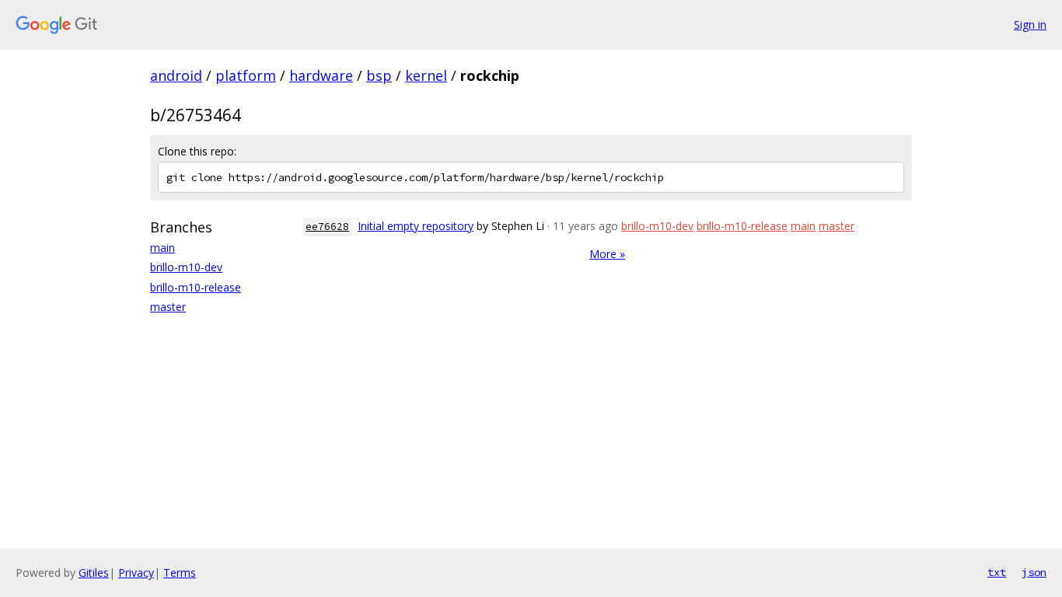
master (168, 306)
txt (996, 572)
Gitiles (94, 572)
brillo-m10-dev (186, 267)
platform (245, 75)
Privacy (136, 572)
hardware (321, 75)
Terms (179, 572)
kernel (426, 75)
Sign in (1030, 24)
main (162, 247)
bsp (379, 75)
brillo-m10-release (195, 287)
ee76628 (327, 226)
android (176, 75)
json (1034, 572)
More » (607, 253)
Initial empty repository (415, 225)
